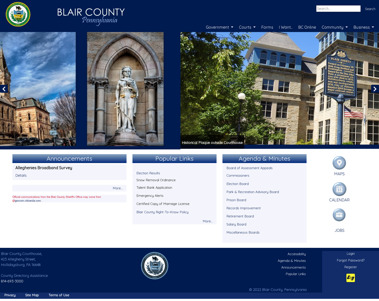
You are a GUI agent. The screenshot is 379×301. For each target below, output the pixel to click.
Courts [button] (245, 27)
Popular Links (296, 273)
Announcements (293, 267)
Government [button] (218, 27)
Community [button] (333, 27)
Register (350, 266)
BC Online (307, 27)
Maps (339, 173)
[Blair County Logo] (61, 4)
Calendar (339, 199)
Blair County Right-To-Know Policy (162, 211)
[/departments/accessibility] (350, 277)
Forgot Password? (351, 260)
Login (351, 253)
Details (21, 175)
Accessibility (297, 253)
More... (118, 187)
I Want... (286, 27)
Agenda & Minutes (292, 260)
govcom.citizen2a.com (28, 200)
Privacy (10, 294)
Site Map (32, 294)
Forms (267, 27)
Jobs (339, 229)
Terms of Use (59, 294)
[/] (155, 265)
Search (370, 9)
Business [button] (362, 27)
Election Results (148, 173)
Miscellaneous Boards (243, 232)
